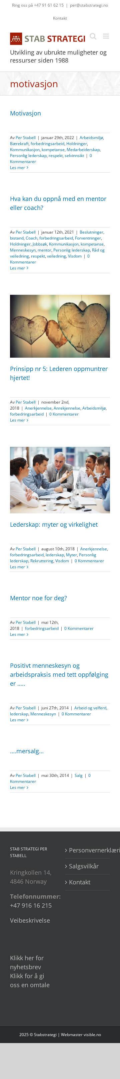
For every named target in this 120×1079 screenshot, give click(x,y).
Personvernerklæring (88, 850)
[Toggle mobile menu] (106, 36)
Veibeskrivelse (30, 920)
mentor (44, 250)
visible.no (92, 1034)
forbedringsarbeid (47, 143)
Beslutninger (91, 232)
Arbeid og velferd (90, 708)
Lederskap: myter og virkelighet (54, 524)
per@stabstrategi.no (89, 5)
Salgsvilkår (84, 866)
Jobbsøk (40, 244)
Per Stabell (26, 137)
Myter (71, 555)
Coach (31, 238)
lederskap (55, 555)
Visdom (75, 256)
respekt (56, 155)
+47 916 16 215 (31, 905)
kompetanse (53, 149)
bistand (17, 238)
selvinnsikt (74, 155)
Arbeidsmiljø (91, 137)
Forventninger (88, 238)
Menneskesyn (23, 250)
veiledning (56, 256)
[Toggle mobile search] (93, 36)
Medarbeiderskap (83, 149)
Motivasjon (25, 113)
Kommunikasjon (25, 149)
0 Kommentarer (64, 414)
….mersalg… (27, 751)
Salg (79, 775)
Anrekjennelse (67, 408)
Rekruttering (41, 561)
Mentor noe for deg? (38, 598)
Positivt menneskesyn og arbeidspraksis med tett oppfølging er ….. (59, 674)
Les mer (17, 167)
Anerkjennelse (38, 408)
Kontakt (79, 882)
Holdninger (76, 143)
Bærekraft (19, 143)
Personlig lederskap (28, 155)
